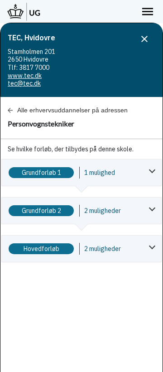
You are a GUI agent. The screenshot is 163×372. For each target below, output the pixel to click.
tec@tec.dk (24, 83)
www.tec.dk (25, 76)
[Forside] (24, 11)
